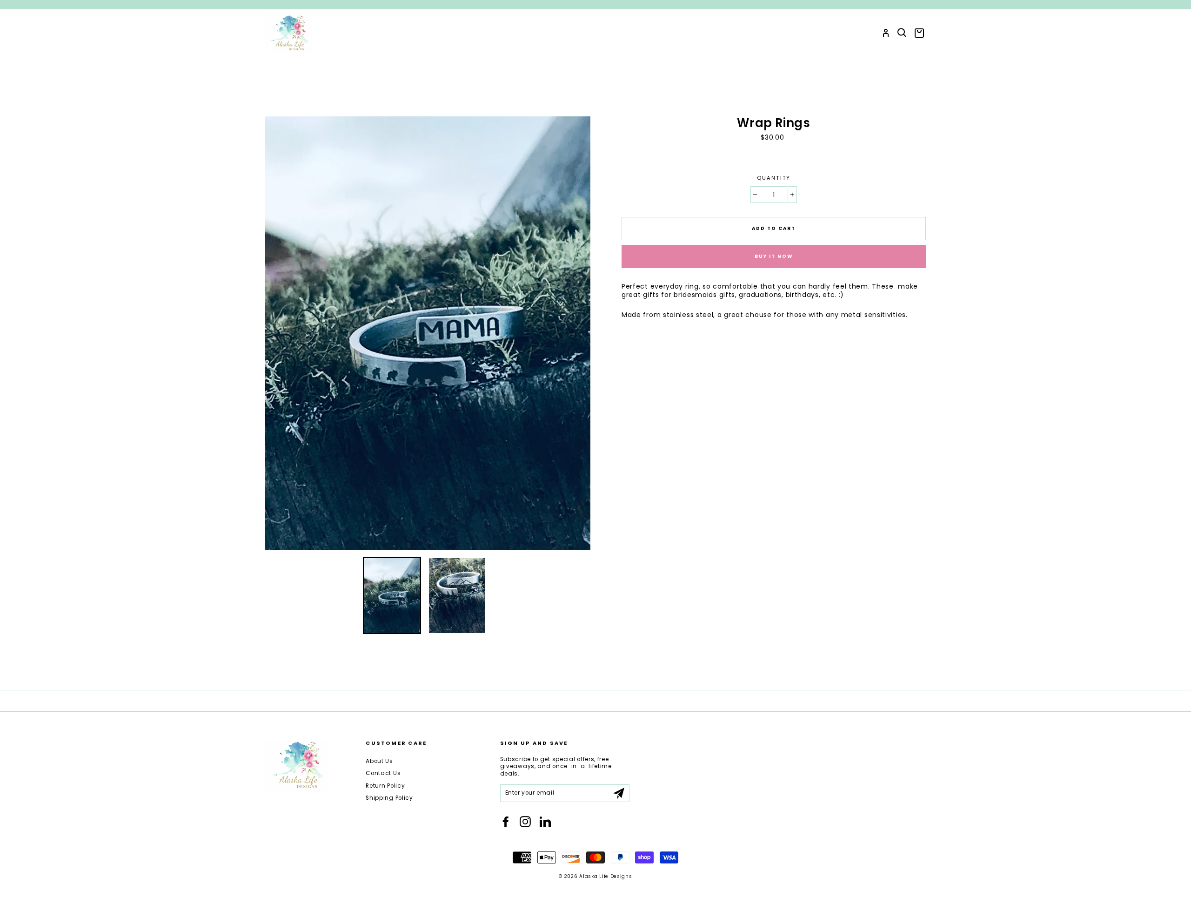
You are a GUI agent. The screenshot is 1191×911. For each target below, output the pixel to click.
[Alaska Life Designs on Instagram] (525, 821)
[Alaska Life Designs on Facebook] (505, 821)
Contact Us (383, 773)
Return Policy (385, 786)
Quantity (774, 178)
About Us (379, 761)
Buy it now (774, 256)
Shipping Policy (389, 798)
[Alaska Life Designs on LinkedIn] (545, 821)
